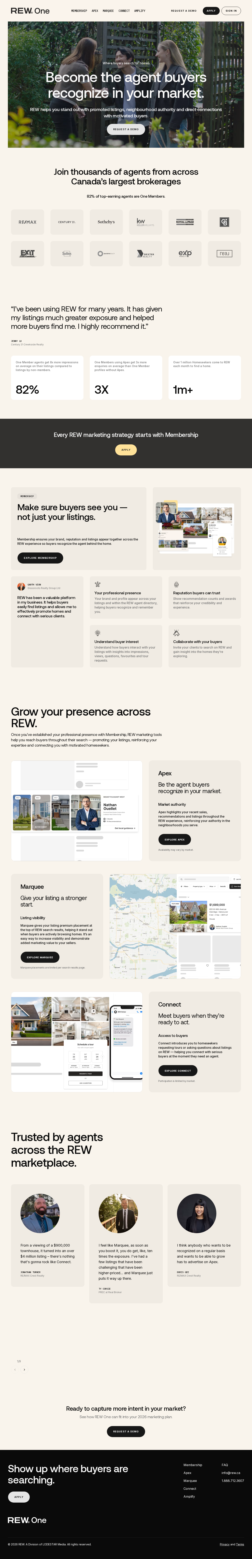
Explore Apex (175, 839)
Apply (211, 10)
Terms (240, 1544)
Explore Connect (178, 1070)
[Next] (24, 1370)
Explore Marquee (40, 957)
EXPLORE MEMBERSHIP (40, 557)
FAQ (225, 1465)
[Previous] (15, 1370)
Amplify (139, 11)
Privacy (225, 1544)
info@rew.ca (231, 1473)
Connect (124, 11)
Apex (95, 11)
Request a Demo (184, 10)
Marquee (108, 11)
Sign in (231, 10)
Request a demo (126, 129)
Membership (79, 11)
